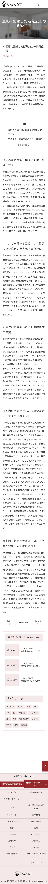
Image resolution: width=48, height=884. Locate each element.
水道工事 (22, 713)
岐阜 (35, 707)
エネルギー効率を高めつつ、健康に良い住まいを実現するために (25, 141)
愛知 (16, 725)
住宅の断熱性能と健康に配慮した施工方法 (25, 132)
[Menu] (44, 4)
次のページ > (39, 622)
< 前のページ (9, 622)
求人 (14, 713)
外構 (8, 719)
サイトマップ (36, 863)
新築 (8, 713)
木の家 (8, 725)
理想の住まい (24, 719)
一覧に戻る (24, 622)
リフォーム (10, 707)
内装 (14, 719)
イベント (21, 707)
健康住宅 (24, 725)
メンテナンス (33, 713)
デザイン (35, 719)
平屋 (28, 707)
